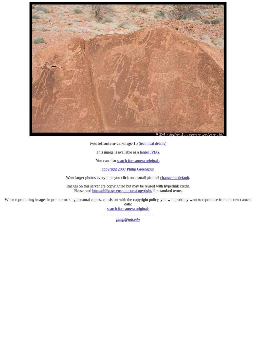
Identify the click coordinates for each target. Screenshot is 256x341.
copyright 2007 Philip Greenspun (128, 169)
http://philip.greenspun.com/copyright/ (122, 190)
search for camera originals (138, 161)
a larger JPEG (148, 152)
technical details (152, 143)
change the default (174, 177)
